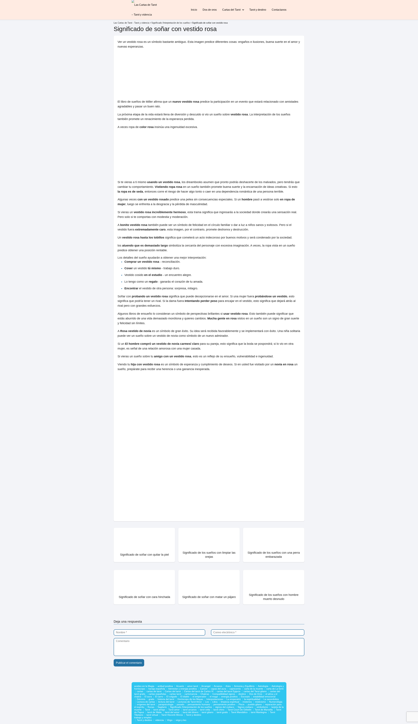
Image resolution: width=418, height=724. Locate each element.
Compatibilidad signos (223, 694)
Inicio (194, 9)
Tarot (147, 709)
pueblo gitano (255, 704)
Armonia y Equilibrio (244, 686)
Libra (214, 701)
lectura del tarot (166, 701)
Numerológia (275, 701)
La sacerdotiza (271, 699)
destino (242, 694)
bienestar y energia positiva (182, 688)
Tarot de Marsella (264, 709)
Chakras (205, 694)
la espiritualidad (252, 699)
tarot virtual (152, 715)
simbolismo (262, 707)
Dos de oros (210, 9)
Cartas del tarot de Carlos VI (198, 691)
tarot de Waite (154, 712)
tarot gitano (207, 712)
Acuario (180, 686)
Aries (228, 686)
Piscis (241, 704)
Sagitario (162, 707)
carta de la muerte (253, 688)
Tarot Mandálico (239, 712)
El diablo (184, 696)
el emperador (199, 696)
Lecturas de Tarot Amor (190, 701)
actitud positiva (165, 686)
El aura (148, 696)
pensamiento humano (199, 704)
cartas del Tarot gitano (255, 691)
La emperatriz (233, 699)
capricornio (235, 688)
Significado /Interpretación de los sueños (191, 707)
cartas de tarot (153, 691)
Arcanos (218, 686)
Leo (207, 701)
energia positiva (229, 696)
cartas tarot (175, 694)
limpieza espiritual (230, 701)
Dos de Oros (255, 694)
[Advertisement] (209, 75)
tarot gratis (222, 712)
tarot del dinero (190, 712)
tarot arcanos (190, 709)
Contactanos (279, 9)
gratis (151, 699)
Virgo (169, 720)
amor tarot (192, 686)
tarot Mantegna (259, 712)
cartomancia (191, 694)
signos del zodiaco (224, 707)
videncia (159, 720)
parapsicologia (165, 704)
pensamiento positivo (224, 704)
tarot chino (218, 709)
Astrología (263, 686)
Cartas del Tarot (231, 9)
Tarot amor (174, 709)
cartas (140, 691)
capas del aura (218, 688)
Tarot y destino (257, 9)
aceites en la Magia (144, 686)
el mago (214, 696)
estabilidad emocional (264, 696)
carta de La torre (275, 688)
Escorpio (245, 696)
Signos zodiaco (245, 707)
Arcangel (205, 686)
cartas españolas (157, 694)
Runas (151, 707)
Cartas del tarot (173, 691)
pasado (180, 704)
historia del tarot (166, 699)
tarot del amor (172, 712)
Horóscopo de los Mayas (190, 699)
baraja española (156, 688)
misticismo (260, 701)
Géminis (141, 699)
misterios (247, 701)
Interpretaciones (214, 699)
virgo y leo (181, 720)
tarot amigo (159, 709)
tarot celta (205, 709)
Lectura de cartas (146, 701)
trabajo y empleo (143, 717)
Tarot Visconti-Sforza (172, 715)
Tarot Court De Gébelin (239, 709)
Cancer (204, 688)
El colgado (171, 696)
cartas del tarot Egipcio (228, 691)
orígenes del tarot (146, 704)
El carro (159, 696)
